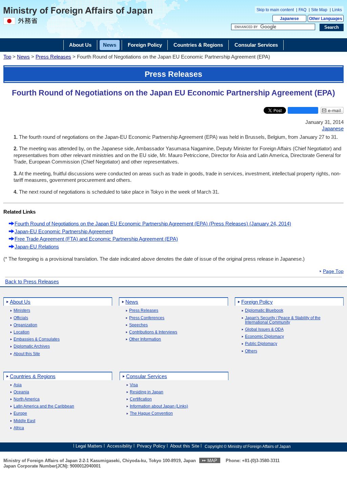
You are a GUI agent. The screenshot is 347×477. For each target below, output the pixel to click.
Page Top (333, 271)
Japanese (289, 18)
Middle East (24, 421)
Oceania (21, 392)
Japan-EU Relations (37, 247)
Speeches (138, 325)
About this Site (27, 354)
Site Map (319, 9)
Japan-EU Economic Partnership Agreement (64, 231)
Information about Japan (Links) (159, 406)
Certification (141, 399)
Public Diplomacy (261, 344)
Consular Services (146, 376)
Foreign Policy (257, 302)
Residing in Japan (146, 392)
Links (337, 9)
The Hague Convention (151, 413)
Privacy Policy (151, 446)
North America (27, 399)
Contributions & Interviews (153, 332)
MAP (212, 460)
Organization (25, 325)
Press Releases (53, 57)
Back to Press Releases (32, 281)
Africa (19, 428)
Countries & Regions (33, 376)
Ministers (22, 310)
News (23, 57)
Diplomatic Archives (32, 346)
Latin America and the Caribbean (44, 406)
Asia (18, 385)
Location (21, 332)
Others (251, 351)
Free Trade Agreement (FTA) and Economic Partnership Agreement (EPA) (96, 239)
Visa (134, 385)
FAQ (302, 9)
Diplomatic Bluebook (264, 310)
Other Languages (325, 18)
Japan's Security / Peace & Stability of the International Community (283, 320)
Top (7, 57)
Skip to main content (275, 9)
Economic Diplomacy (264, 336)
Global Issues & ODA (264, 329)
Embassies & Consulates (37, 339)
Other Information (145, 339)
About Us (20, 302)
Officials (21, 318)
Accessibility (119, 446)
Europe (20, 413)
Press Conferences (146, 318)
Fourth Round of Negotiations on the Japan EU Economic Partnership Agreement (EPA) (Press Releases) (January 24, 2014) (153, 223)
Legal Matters (89, 446)
